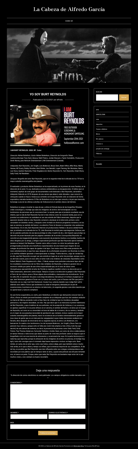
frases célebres (101, 129)
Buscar (99, 92)
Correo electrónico (58, 413)
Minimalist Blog (79, 446)
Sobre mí (69, 21)
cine (97, 119)
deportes (99, 124)
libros (98, 134)
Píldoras (99, 154)
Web (12, 423)
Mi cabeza (99, 139)
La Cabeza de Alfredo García (69, 8)
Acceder (99, 164)
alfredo (60, 100)
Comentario (16, 383)
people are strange (102, 149)
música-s (99, 144)
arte (97, 110)
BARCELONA (100, 114)
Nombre (14, 413)
